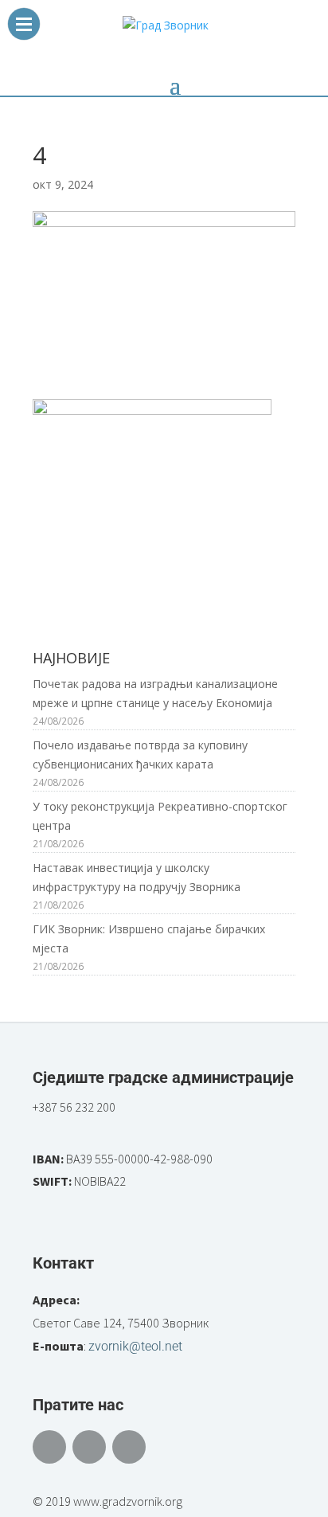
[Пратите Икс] (89, 1447)
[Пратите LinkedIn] (129, 1447)
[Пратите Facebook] (49, 1447)
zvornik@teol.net (135, 1346)
